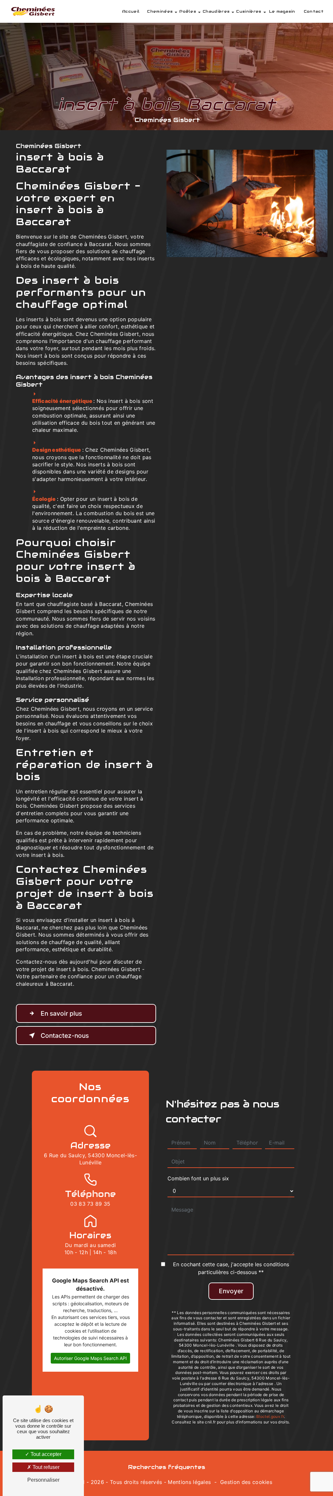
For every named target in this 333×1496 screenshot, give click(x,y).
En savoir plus (61, 1013)
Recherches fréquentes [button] (166, 1467)
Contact (314, 11)
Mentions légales (189, 1482)
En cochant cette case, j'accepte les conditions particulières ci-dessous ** (231, 1268)
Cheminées (160, 11)
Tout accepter (45, 1454)
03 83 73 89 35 (90, 1204)
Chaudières (216, 11)
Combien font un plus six (198, 1178)
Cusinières (248, 11)
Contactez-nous (65, 1035)
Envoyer (231, 1291)
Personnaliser (43, 1480)
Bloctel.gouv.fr (270, 1416)
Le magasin (282, 11)
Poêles (187, 11)
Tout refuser (45, 1467)
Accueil (131, 11)
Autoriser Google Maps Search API (90, 1358)
